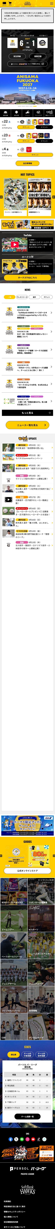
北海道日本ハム (13, 1091)
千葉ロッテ (11, 1102)
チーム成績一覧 (27, 1116)
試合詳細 (17, 56)
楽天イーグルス (13, 1107)
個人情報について (11, 1217)
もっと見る (27, 412)
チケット (26, 127)
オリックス (11, 1096)
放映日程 (37, 56)
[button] (19, 106)
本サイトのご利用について (14, 1227)
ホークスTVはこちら (27, 277)
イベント (44, 127)
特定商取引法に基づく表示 (14, 1207)
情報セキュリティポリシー (14, 1212)
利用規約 (7, 1201)
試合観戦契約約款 (11, 1222)
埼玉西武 (10, 1085)
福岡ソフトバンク (14, 1080)
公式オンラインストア (27, 870)
